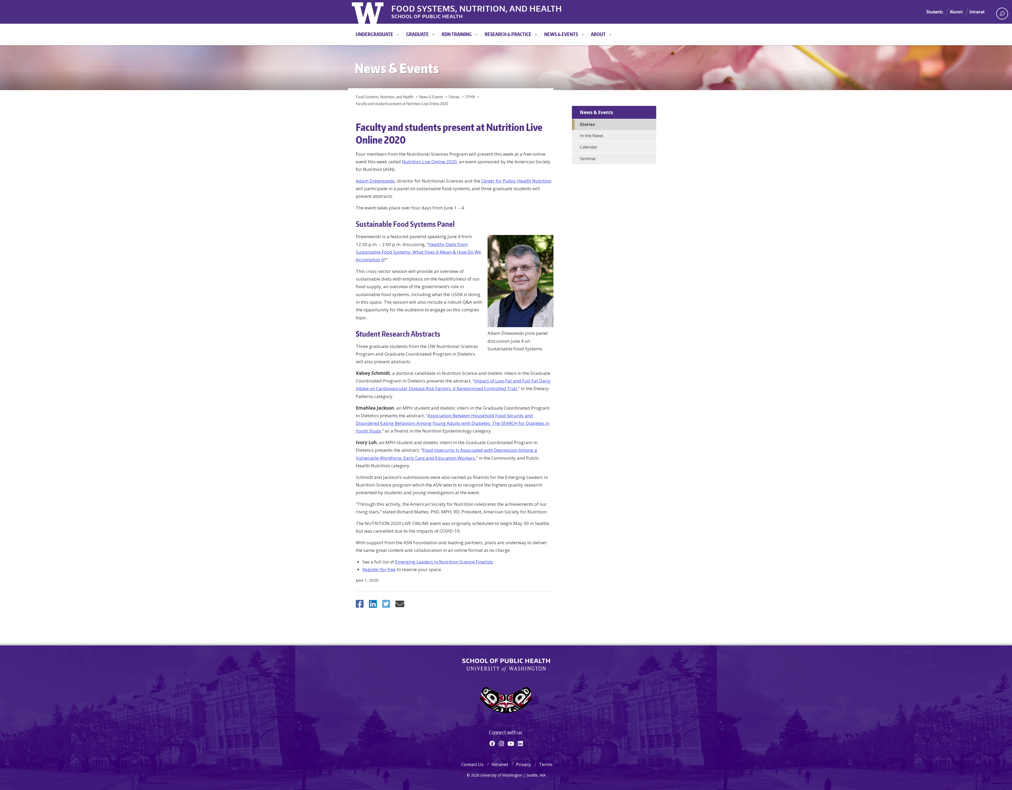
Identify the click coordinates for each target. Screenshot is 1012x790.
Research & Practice (508, 34)
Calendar (588, 147)
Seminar (588, 158)
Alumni (956, 11)
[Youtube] (511, 743)
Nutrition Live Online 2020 (429, 162)
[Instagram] (501, 743)
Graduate (417, 34)
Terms (545, 764)
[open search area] (1002, 13)
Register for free (379, 569)
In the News (592, 136)
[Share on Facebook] (360, 605)
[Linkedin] (520, 743)
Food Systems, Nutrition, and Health (476, 7)
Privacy (523, 764)
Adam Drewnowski (375, 181)
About (598, 34)
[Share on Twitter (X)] (386, 605)
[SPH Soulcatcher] (506, 700)
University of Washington (373, 12)
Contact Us (472, 764)
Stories (587, 124)
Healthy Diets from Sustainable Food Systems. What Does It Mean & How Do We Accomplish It (418, 252)
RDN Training (457, 34)
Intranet (977, 11)
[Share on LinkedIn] (373, 605)
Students (934, 11)
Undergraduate (374, 34)
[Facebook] (492, 743)
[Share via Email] (399, 605)
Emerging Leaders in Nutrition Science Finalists (444, 562)
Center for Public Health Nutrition (516, 181)
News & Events (561, 34)
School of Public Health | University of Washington (506, 665)
